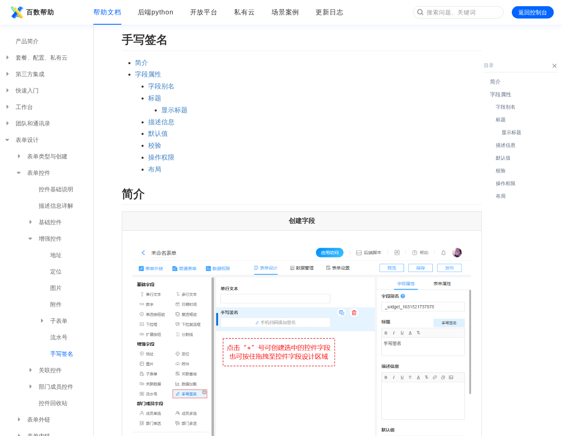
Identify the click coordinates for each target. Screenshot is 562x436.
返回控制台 (532, 12)
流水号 (58, 337)
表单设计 (27, 140)
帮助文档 (107, 12)
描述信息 (161, 121)
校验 (154, 145)
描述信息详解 (56, 205)
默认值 (158, 133)
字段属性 (148, 74)
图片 (56, 288)
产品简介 (27, 41)
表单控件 (38, 172)
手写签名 (61, 353)
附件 (56, 304)
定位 (56, 271)
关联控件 (50, 370)
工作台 (24, 107)
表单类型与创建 (47, 156)
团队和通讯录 (33, 123)
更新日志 (330, 12)
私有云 (244, 12)
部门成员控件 (56, 386)
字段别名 (161, 86)
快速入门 (27, 90)
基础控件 (50, 222)
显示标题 (174, 110)
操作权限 (161, 157)
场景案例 (286, 12)
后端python (156, 12)
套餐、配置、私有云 (41, 57)
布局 (154, 169)
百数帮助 (40, 12)
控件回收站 (53, 403)
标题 (154, 98)
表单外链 (38, 419)
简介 (141, 62)
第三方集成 (30, 74)
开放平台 (204, 12)
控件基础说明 (56, 189)
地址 (56, 255)
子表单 (58, 321)
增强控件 (50, 238)
